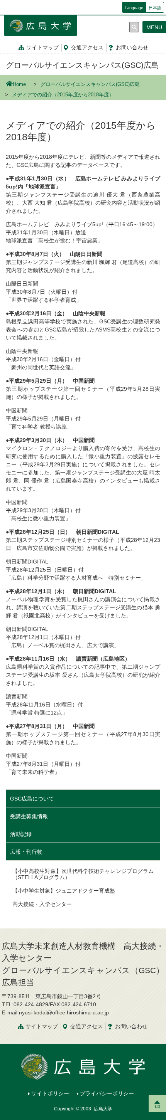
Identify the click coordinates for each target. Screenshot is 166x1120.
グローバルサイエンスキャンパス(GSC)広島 (82, 65)
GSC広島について (32, 798)
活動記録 (21, 834)
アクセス (87, 47)
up (157, 1106)
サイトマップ (42, 47)
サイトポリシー (50, 1093)
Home (19, 84)
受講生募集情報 (29, 816)
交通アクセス (86, 1026)
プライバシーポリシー (107, 1093)
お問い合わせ (131, 1026)
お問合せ (132, 47)
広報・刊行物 (26, 852)
